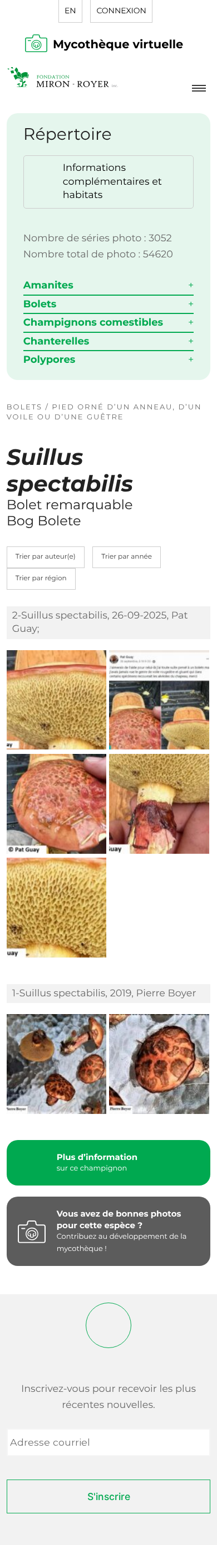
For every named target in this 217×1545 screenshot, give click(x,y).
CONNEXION (121, 11)
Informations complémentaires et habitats (112, 181)
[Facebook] (108, 1325)
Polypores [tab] (49, 359)
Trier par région (41, 578)
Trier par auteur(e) (46, 557)
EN (70, 11)
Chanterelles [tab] (56, 341)
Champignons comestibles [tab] (93, 322)
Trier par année (126, 557)
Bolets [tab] (40, 304)
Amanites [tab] (48, 285)
